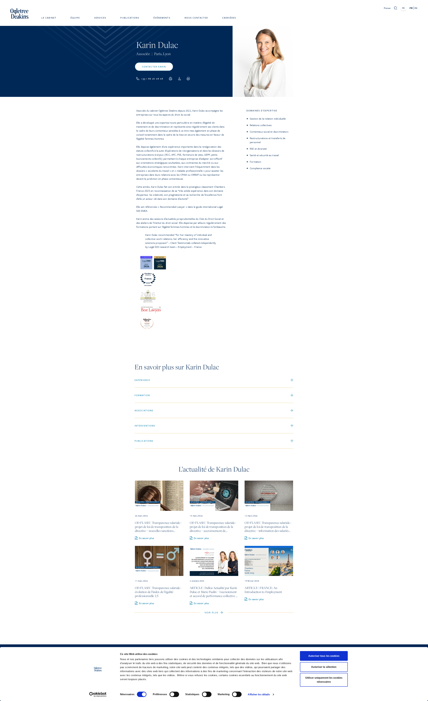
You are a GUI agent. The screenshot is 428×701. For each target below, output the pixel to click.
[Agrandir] (222, 257)
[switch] (174, 694)
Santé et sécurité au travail (264, 155)
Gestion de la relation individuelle (268, 118)
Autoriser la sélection (323, 666)
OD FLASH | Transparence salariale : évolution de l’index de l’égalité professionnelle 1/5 (158, 592)
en (415, 8)
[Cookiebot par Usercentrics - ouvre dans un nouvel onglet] (98, 694)
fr (411, 8)
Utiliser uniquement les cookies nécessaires (323, 679)
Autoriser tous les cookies (323, 655)
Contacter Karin (154, 66)
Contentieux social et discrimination (269, 131)
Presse (387, 8)
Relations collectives (261, 125)
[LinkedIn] (188, 78)
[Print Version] (170, 78)
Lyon (167, 53)
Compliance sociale (260, 168)
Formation (255, 161)
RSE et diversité (258, 148)
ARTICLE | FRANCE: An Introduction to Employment (263, 590)
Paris (158, 53)
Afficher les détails (259, 694)
